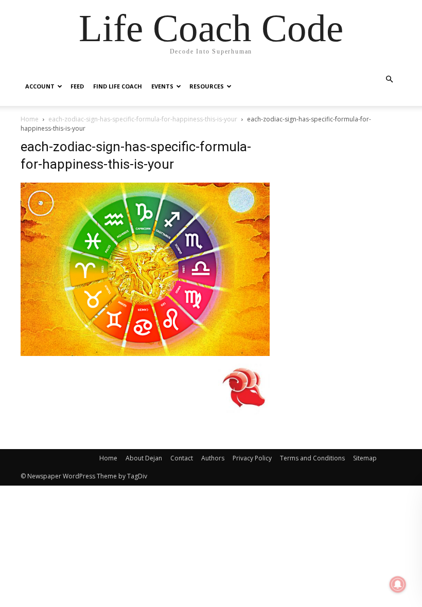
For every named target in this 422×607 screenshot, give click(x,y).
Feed (77, 86)
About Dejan (144, 458)
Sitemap (365, 458)
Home (30, 119)
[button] (389, 79)
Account (40, 86)
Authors (212, 458)
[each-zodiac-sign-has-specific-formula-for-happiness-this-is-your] (145, 353)
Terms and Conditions (312, 458)
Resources (206, 86)
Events (162, 86)
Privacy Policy (252, 458)
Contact (181, 458)
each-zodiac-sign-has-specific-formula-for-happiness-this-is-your (142, 119)
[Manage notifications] (398, 584)
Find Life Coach (117, 86)
